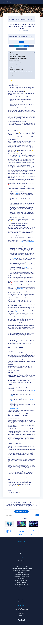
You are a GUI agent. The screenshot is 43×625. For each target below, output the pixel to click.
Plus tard (21, 595)
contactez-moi (16, 506)
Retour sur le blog (22, 511)
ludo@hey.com (21, 615)
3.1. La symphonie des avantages (16, 69)
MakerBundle (13, 289)
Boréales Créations (21, 599)
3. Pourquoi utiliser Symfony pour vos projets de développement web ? (21, 66)
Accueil (10, 17)
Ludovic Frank (18, 30)
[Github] (21, 620)
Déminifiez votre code (21, 578)
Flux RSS (32, 46)
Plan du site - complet (21, 560)
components (14, 258)
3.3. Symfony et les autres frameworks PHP (18, 73)
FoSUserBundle (20, 288)
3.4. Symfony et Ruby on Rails (16, 75)
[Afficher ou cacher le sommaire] (34, 52)
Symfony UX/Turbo (26, 316)
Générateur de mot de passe (21, 572)
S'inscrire (21, 41)
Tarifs (21, 551)
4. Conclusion (12, 77)
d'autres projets (24, 267)
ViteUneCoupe (21, 593)
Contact (21, 553)
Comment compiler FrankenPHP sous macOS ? (21, 531)
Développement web (19, 17)
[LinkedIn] (24, 620)
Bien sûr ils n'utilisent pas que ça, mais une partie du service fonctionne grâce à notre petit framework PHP (22, 392)
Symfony (20, 156)
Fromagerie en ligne (21, 601)
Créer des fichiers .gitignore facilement (21, 580)
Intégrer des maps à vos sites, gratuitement (21, 566)
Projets (21, 545)
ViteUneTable (21, 592)
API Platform (15, 311)
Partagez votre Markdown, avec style (21, 584)
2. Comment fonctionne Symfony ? (15, 60)
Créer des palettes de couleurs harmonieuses (21, 576)
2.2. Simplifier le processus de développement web (19, 64)
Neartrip (21, 597)
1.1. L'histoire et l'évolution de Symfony (17, 56)
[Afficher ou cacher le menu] (38, 2)
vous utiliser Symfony (18, 398)
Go (37, 515)
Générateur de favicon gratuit (21, 582)
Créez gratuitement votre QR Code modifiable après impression (21, 568)
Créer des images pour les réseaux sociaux (21, 574)
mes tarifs (33, 505)
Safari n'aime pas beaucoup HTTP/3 (8, 531)
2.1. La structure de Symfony (15, 62)
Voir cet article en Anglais (21, 49)
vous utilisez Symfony (22, 405)
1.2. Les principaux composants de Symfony (18, 58)
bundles (17, 193)
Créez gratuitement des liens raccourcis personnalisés (22, 570)
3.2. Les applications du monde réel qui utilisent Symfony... (21, 71)
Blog (13, 17)
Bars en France (21, 590)
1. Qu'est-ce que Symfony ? (14, 54)
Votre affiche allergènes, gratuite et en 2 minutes (21, 586)
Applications (21, 547)
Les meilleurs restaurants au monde (21, 588)
